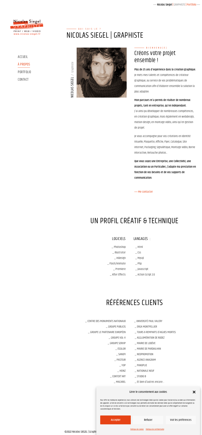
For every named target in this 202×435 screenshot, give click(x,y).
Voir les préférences (181, 420)
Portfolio (24, 72)
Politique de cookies (137, 429)
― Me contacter (143, 191)
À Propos (24, 64)
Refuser (148, 420)
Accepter (115, 420)
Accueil (23, 57)
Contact (23, 79)
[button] (194, 392)
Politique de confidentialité (155, 429)
